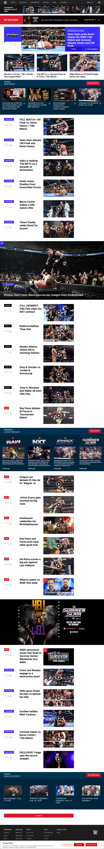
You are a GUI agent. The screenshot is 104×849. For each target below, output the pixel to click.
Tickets (46, 2)
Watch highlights (92, 49)
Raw (6, 408)
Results (74, 49)
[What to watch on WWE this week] (58, 586)
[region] (52, 845)
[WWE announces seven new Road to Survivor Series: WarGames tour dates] (58, 656)
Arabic (58, 832)
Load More (38, 815)
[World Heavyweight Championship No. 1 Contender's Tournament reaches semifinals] (64, 94)
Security (46, 838)
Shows (13, 2)
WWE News (19, 832)
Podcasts (23, 2)
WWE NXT (7, 305)
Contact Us (47, 835)
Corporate (6, 832)
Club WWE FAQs (48, 832)
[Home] (5, 2)
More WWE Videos (93, 775)
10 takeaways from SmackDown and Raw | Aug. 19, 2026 (88, 104)
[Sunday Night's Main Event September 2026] (39, 94)
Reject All (79, 844)
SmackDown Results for (76, 30)
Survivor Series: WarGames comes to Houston (59, 20)
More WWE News (93, 83)
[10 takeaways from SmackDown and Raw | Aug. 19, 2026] (90, 94)
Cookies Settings (67, 844)
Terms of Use (29, 832)
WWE (6, 579)
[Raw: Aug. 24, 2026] (13, 94)
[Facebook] (10, 44)
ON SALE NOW (11, 20)
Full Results (6, 468)
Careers (6, 835)
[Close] (101, 844)
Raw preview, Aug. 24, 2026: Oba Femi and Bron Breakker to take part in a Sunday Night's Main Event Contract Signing (12, 106)
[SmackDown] (52, 270)
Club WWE (63, 2)
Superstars (34, 2)
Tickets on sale (89, 19)
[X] (12, 44)
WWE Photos (19, 838)
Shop (54, 2)
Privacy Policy (30, 835)
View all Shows (94, 431)
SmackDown (9, 119)
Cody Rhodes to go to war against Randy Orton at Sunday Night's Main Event (37, 105)
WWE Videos (19, 835)
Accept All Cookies (91, 844)
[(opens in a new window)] (31, 19)
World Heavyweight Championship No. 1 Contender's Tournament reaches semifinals (61, 106)
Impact (5, 838)
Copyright (28, 838)
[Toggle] (15, 44)
